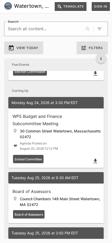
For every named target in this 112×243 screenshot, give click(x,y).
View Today (27, 48)
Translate (73, 6)
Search (13, 21)
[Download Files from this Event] (95, 73)
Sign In (100, 6)
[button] (56, 132)
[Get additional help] (101, 58)
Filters (96, 48)
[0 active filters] (99, 29)
